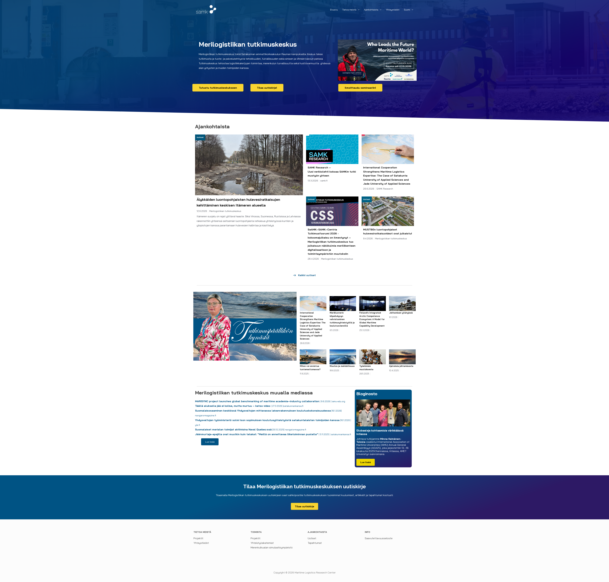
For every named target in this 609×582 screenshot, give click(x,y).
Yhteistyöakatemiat (262, 542)
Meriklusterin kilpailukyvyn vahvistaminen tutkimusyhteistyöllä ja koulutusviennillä (342, 319)
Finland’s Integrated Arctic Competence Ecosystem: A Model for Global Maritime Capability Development (372, 319)
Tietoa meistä (349, 9)
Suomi (407, 9)
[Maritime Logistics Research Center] (206, 9)
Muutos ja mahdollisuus (342, 366)
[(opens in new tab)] (377, 59)
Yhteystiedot (392, 9)
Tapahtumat (315, 542)
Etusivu (334, 9)
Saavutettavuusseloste (379, 538)
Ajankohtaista (371, 9)
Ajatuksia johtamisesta (401, 366)
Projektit (198, 538)
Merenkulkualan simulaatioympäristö (272, 547)
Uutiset (312, 538)
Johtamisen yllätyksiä (401, 312)
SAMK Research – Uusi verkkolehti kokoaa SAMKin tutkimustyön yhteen (332, 171)
